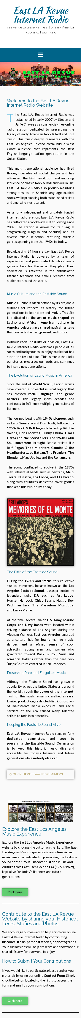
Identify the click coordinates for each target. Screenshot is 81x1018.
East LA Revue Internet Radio (40, 14)
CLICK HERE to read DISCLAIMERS (38, 774)
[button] (40, 774)
